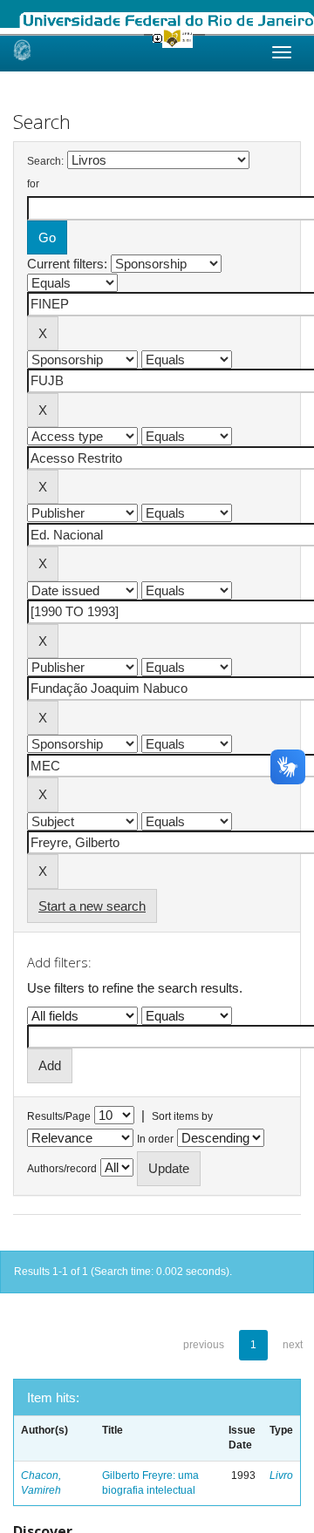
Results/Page (59, 1116)
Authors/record (62, 1169)
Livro (281, 1475)
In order (155, 1139)
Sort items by (182, 1116)
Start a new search (92, 906)
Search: (45, 161)
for (33, 184)
